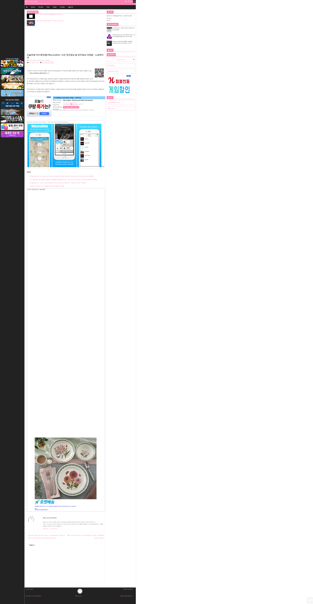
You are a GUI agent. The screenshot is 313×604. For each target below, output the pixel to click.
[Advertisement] (12, 31)
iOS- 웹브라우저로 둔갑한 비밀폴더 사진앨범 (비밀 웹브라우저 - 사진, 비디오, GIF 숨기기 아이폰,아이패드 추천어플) (63, 179)
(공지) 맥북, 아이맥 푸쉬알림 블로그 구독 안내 (49, 14)
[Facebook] (128, 1)
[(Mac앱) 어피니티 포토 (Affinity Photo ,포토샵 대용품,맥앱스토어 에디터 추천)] (109, 38)
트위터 (108, 20)
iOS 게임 (62, 7)
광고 (128, 76)
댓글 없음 (47, 60)
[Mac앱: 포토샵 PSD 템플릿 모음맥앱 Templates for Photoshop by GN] (109, 45)
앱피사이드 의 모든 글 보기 (50, 528)
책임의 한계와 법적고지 (126, 596)
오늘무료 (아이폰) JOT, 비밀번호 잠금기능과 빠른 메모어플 (47, 186)
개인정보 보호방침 (128, 589)
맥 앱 (48, 7)
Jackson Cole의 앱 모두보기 (72, 102)
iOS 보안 (50, 62)
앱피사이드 (30, 60)
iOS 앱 (54, 7)
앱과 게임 (31, 62)
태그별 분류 (111, 65)
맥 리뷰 (33, 7)
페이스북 (109, 18)
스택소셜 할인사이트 (114, 102)
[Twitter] (126, 1)
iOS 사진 (44, 62)
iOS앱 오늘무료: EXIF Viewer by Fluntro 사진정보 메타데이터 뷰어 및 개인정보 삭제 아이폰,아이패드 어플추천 (62, 176)
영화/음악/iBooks (113, 71)
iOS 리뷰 (40, 7)
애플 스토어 (111, 108)
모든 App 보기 (78, 596)
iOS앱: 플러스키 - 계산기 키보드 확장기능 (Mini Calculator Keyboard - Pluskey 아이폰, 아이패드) (58, 183)
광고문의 (48, 97)
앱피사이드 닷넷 (31, 1)
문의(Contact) (29, 589)
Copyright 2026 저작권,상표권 (33, 596)
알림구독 (70, 7)
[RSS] (131, 1)
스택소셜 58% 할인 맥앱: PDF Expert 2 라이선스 (50, 20)
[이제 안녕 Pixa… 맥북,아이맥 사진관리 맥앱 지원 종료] (109, 32)
